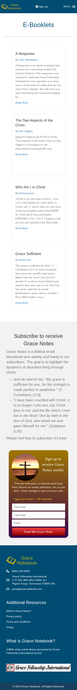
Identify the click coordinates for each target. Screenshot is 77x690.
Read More (21, 102)
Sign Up (43, 6)
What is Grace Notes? (18, 611)
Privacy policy (14, 616)
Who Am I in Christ (30, 187)
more (38, 653)
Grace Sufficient (28, 254)
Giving (9, 627)
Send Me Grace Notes (38, 532)
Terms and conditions (18, 621)
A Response (25, 54)
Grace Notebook (31, 686)
